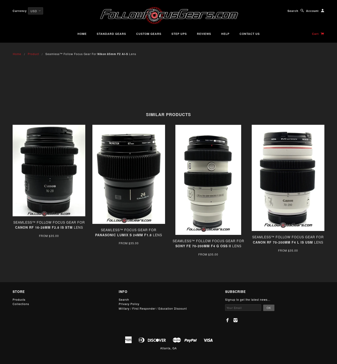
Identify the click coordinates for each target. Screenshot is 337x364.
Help (225, 34)
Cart (316, 34)
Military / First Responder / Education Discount (153, 308)
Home (82, 34)
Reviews (204, 34)
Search (292, 11)
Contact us (250, 34)
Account (312, 11)
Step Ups (179, 34)
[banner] (168, 15)
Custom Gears (148, 34)
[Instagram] (235, 320)
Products (19, 299)
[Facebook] (227, 320)
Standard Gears (111, 34)
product (33, 54)
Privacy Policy (129, 304)
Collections (21, 304)
